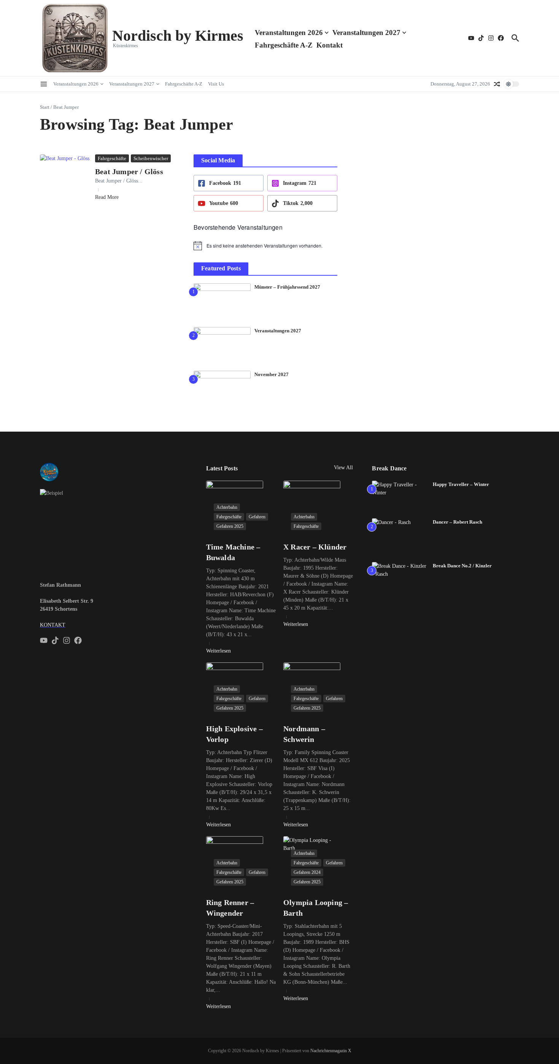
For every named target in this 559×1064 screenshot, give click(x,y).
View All (343, 467)
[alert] (265, 245)
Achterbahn (226, 507)
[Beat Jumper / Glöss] (64, 173)
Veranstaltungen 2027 (366, 33)
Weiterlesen (218, 651)
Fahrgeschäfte (112, 158)
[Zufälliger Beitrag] (497, 84)
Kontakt (329, 45)
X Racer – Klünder (314, 547)
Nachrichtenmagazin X (330, 1050)
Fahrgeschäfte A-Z (284, 45)
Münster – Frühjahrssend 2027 (287, 287)
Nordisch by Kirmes (177, 35)
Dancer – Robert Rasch (457, 522)
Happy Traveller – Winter (461, 484)
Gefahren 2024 (307, 872)
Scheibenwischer (150, 158)
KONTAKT (52, 625)
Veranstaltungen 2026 (289, 33)
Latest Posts (222, 468)
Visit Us (216, 84)
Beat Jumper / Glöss (129, 171)
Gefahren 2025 (229, 526)
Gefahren (257, 516)
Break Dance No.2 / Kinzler (462, 566)
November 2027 (271, 374)
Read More (107, 197)
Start (44, 107)
